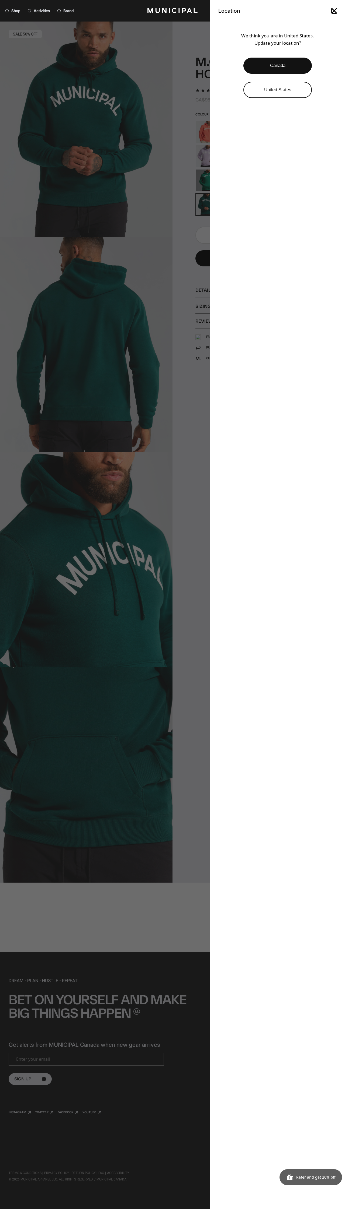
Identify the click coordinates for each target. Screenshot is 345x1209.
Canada (277, 65)
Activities (42, 11)
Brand (68, 11)
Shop (15, 11)
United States (277, 89)
